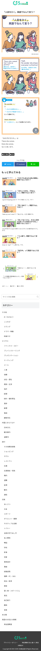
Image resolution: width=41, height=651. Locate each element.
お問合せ (20, 645)
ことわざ (7, 322)
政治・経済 (8, 581)
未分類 (4, 615)
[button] (37, 296)
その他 (4, 312)
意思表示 (7, 562)
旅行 (3, 442)
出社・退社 (8, 379)
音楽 (5, 610)
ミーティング (8, 360)
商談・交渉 (8, 384)
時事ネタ (7, 336)
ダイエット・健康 (10, 518)
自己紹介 (7, 600)
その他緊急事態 (9, 446)
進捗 (5, 403)
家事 (5, 552)
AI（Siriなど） (9, 317)
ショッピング (9, 451)
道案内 (6, 437)
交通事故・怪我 (9, 470)
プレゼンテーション (11, 355)
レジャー (7, 528)
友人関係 (5, 154)
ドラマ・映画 (9, 331)
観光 (5, 490)
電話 (5, 413)
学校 (5, 547)
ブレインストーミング (12, 350)
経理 (5, 394)
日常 (12, 154)
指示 (5, 389)
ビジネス (5, 341)
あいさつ (7, 504)
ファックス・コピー (11, 346)
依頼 (5, 374)
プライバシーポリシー (11, 643)
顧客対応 (7, 418)
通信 (5, 494)
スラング (7, 326)
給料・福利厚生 (9, 398)
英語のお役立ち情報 (9, 619)
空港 (5, 485)
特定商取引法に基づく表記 (30, 643)
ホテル (6, 456)
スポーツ (7, 514)
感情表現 (7, 571)
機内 (5, 475)
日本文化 (7, 427)
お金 (5, 509)
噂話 (5, 542)
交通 (5, 466)
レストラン (8, 461)
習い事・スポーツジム (12, 590)
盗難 (5, 480)
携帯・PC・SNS (10, 576)
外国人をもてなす (8, 422)
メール (6, 365)
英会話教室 (8, 624)
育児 (5, 595)
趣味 (5, 605)
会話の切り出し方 (10, 533)
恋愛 (5, 557)
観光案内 (7, 432)
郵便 (5, 408)
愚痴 (5, 566)
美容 (5, 586)
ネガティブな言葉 (10, 523)
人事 (5, 370)
